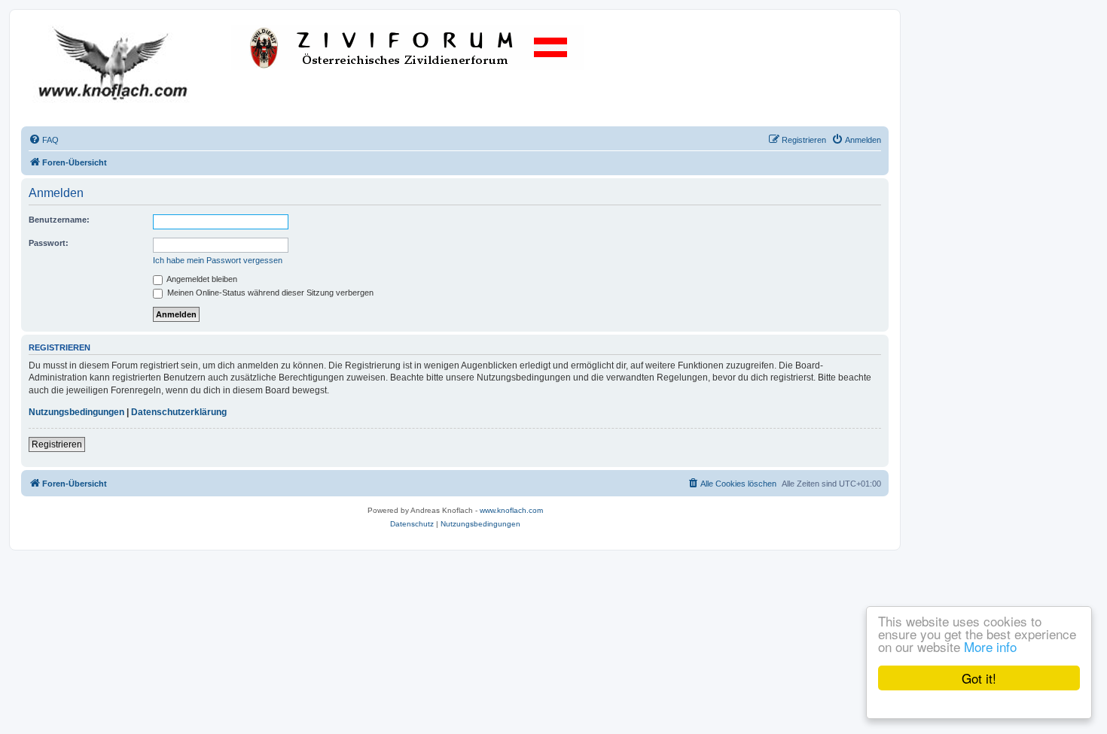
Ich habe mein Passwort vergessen (217, 260)
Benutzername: (59, 219)
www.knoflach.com (511, 510)
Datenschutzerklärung (179, 412)
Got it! (979, 678)
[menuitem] (44, 140)
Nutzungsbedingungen (76, 412)
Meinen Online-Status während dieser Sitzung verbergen (269, 292)
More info (990, 646)
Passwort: (49, 242)
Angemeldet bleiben (201, 279)
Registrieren (57, 444)
